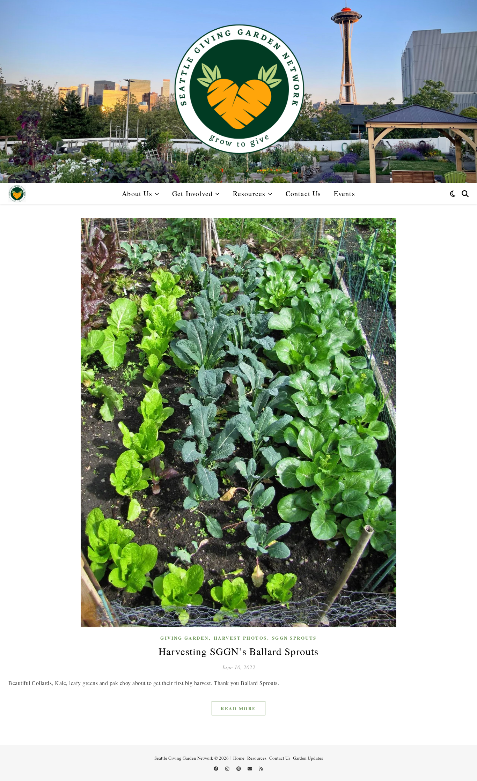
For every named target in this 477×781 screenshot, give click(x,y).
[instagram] (227, 769)
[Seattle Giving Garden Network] (238, 91)
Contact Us (303, 193)
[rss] (261, 769)
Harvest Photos (240, 637)
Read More (238, 708)
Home (238, 758)
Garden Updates (308, 758)
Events (344, 193)
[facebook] (216, 769)
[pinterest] (239, 769)
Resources (249, 193)
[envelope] (250, 769)
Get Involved (192, 193)
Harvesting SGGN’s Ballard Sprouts (238, 651)
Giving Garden (184, 637)
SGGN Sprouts (294, 637)
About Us (137, 193)
